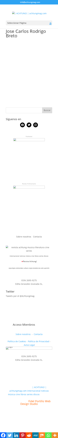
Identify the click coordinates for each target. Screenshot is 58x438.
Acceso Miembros (24, 324)
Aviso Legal (29, 345)
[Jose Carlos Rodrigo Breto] (21, 44)
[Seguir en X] (15, 320)
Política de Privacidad (38, 341)
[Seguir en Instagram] (21, 320)
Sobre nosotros (24, 236)
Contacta (37, 236)
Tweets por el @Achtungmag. (20, 296)
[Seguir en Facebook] (8, 320)
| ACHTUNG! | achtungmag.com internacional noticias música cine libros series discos (28, 391)
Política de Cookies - (18, 341)
